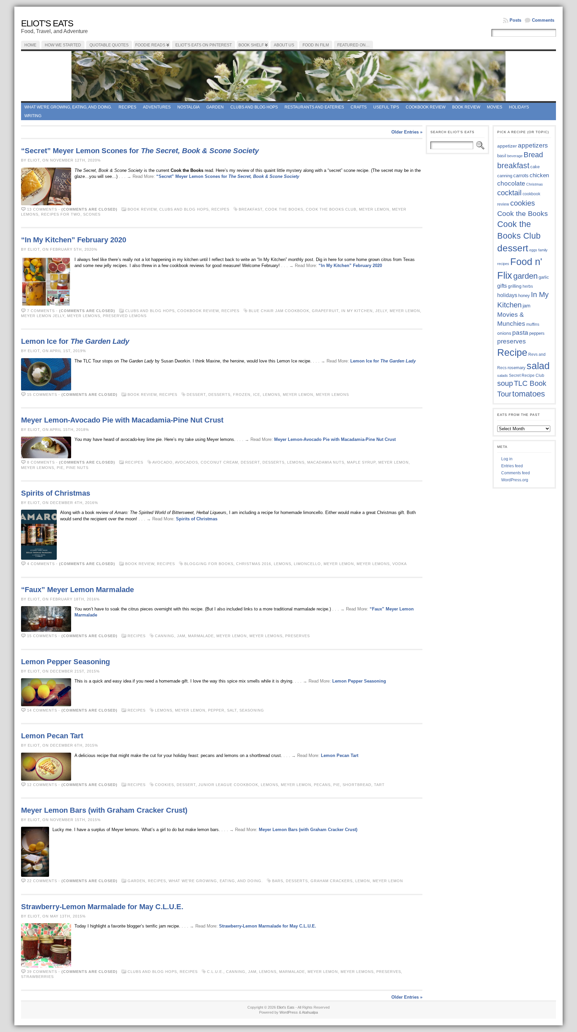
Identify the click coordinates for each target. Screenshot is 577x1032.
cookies (164, 785)
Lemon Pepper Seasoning (65, 662)
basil (501, 155)
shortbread (357, 785)
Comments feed (515, 473)
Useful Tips (386, 107)
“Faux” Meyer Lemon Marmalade (77, 589)
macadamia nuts (325, 462)
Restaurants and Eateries (314, 107)
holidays (507, 295)
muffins (532, 324)
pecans (322, 785)
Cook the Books (284, 209)
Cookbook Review (425, 107)
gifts (502, 286)
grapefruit (325, 311)
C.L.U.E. (215, 972)
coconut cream (219, 462)
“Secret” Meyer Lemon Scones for (140, 151)
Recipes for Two (60, 214)
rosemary (517, 367)
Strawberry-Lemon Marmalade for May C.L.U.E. (102, 906)
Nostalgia (188, 107)
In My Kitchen (357, 311)
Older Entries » (406, 132)
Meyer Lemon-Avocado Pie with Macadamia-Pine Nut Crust (122, 420)
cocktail (509, 193)
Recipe (512, 352)
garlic (544, 277)
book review (466, 107)
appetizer (507, 146)
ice (256, 395)
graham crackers (332, 881)
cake (535, 167)
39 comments (42, 972)
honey (524, 295)
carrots (521, 175)
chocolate (511, 183)
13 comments (42, 209)
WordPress (288, 1012)
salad (538, 365)
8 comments (41, 462)
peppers (537, 333)
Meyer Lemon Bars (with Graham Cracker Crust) (104, 810)
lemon (362, 881)
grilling (515, 286)
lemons (271, 395)
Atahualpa (310, 1012)
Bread (533, 155)
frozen (241, 395)
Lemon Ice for (75, 341)
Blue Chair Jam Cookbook (279, 311)
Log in (507, 459)
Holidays (519, 107)
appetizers (533, 145)
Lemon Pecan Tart (52, 736)
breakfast (250, 209)
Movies (494, 107)
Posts (515, 20)
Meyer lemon (374, 209)
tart (379, 785)
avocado (162, 462)
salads (502, 375)
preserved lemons (125, 316)
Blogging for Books (208, 564)
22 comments (42, 881)
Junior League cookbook (228, 785)
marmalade (201, 636)
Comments (543, 20)
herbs (528, 286)
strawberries (37, 977)
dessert (196, 395)
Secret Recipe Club (526, 375)
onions (504, 333)
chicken (539, 175)
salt (232, 710)
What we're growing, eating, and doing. (68, 107)
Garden (215, 107)
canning (164, 636)
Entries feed (512, 466)
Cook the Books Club (331, 209)
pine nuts (77, 468)
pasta (520, 332)
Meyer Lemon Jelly (42, 316)
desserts (219, 395)
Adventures (157, 107)
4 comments (41, 564)
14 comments (42, 710)
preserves (297, 636)
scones (92, 214)
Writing (32, 115)
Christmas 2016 (253, 564)
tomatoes (528, 394)
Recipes (127, 107)
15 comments (42, 395)
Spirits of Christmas (55, 493)
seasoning (251, 710)
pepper (216, 710)
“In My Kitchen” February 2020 (73, 240)
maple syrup (361, 462)
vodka (399, 564)
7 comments (41, 311)
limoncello (307, 564)
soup (505, 383)
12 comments (42, 785)
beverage (515, 156)
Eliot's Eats (47, 23)
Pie (60, 468)
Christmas (534, 184)
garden (525, 275)
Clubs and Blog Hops (254, 107)
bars (277, 881)
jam (181, 636)
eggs (533, 250)
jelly (381, 311)
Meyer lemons (83, 316)
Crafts (359, 107)
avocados (186, 462)
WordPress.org (514, 480)
